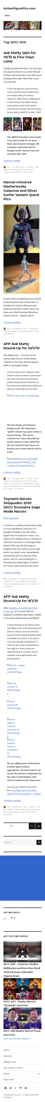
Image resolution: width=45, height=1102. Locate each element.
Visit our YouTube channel (16, 1038)
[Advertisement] (22, 878)
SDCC (20, 172)
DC (20, 169)
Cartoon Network (21, 581)
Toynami (34, 584)
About (6, 1074)
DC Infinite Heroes (19, 481)
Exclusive (25, 169)
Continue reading (11, 160)
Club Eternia (13, 169)
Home (6, 1050)
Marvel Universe (23, 331)
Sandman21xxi (12, 579)
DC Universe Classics (11, 809)
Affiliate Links (9, 1062)
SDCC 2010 (28, 172)
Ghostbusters (28, 484)
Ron (8, 167)
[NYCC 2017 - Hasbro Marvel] (22, 989)
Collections (33, 329)
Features (7, 1056)
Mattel (15, 172)
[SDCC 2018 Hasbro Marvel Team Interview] (22, 1018)
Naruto (18, 584)
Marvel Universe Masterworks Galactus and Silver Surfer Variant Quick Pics (21, 190)
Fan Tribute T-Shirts (13, 1068)
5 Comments (8, 334)
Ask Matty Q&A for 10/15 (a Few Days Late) (19, 57)
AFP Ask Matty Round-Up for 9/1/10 (20, 598)
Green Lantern (26, 809)
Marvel (14, 331)
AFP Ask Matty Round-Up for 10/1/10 (21, 346)
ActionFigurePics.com (19, 8)
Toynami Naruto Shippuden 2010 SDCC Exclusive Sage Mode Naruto (21, 505)
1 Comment (18, 489)
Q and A (30, 167)
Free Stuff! (8, 1080)
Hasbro (6, 584)
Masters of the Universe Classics (22, 486)
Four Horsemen (16, 484)
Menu (7, 16)
